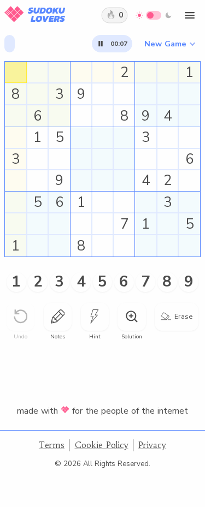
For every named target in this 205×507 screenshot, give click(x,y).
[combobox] (169, 43)
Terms (52, 445)
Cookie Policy (101, 445)
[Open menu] (190, 15)
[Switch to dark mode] (153, 15)
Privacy (152, 445)
